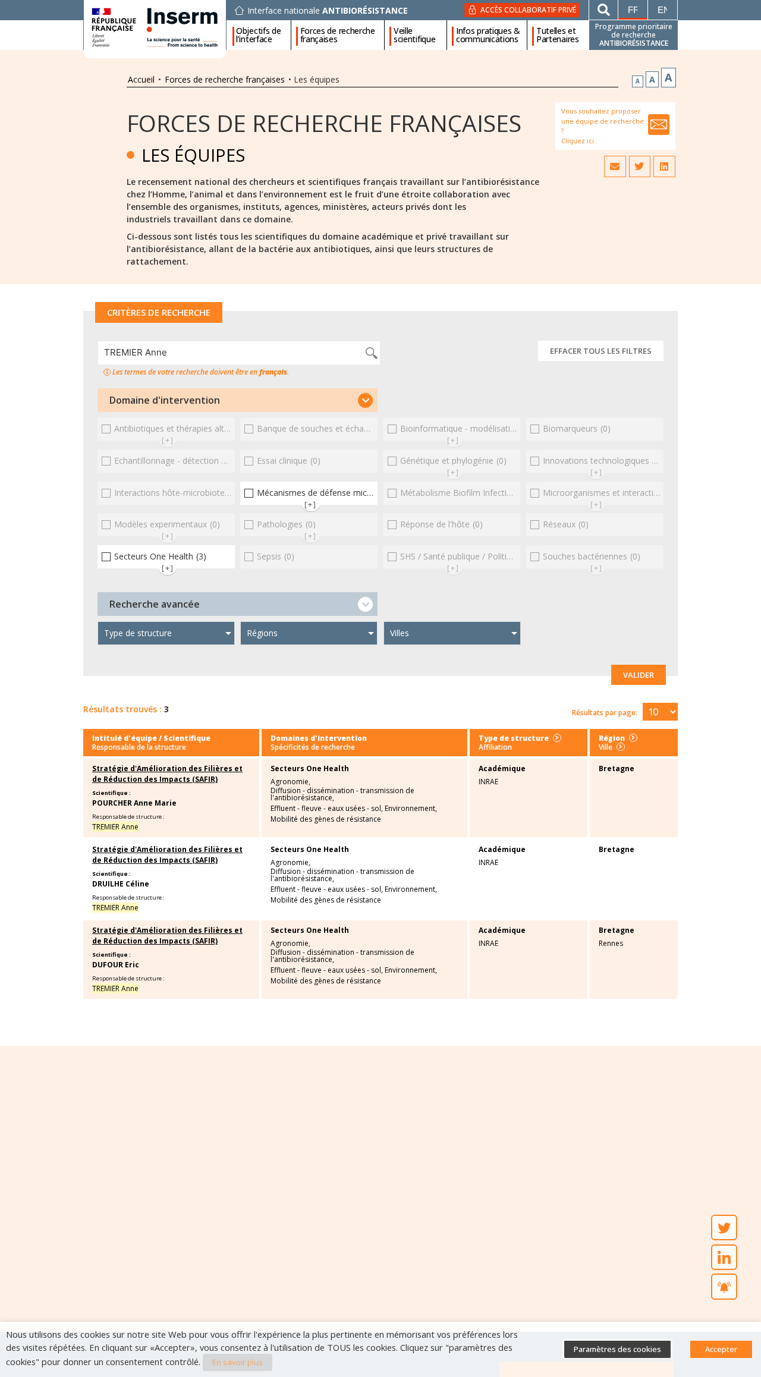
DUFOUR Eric (115, 965)
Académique (502, 768)
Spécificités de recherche (313, 747)
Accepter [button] (721, 1349)
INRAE (488, 781)
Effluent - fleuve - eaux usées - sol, (327, 808)
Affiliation (495, 747)
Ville (605, 747)
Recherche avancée (154, 604)
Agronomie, (290, 781)
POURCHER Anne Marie (134, 803)
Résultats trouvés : (122, 709)
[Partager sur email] (614, 166)
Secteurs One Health (310, 768)
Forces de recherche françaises (337, 35)
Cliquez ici (577, 140)
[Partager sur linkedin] (664, 166)
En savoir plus (237, 1362)
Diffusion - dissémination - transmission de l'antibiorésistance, (342, 794)
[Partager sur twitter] (639, 166)
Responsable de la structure (139, 747)
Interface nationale (327, 10)
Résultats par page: (604, 713)
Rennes (611, 943)
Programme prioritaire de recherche (633, 34)
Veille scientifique (414, 35)
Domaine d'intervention (164, 400)
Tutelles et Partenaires (557, 35)
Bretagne (616, 768)
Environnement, (411, 808)
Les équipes (193, 154)
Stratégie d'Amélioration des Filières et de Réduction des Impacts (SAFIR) (167, 773)
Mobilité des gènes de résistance (326, 819)
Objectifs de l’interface (258, 35)
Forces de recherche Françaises (324, 123)
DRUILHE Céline (120, 884)
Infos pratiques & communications (488, 35)
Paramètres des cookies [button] (617, 1349)
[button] (238, 400)
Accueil (141, 79)
